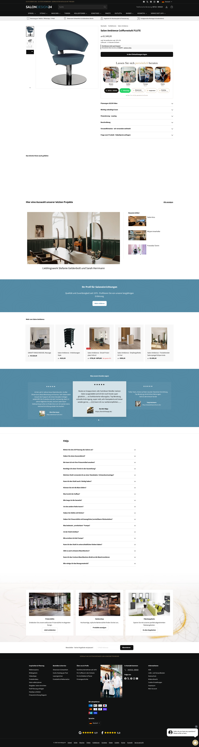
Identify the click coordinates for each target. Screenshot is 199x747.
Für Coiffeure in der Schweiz (86, 673)
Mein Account (152, 689)
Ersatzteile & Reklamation (61, 679)
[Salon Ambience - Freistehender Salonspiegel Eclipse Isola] (159, 343)
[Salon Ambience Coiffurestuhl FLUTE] (37, 177)
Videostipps (32, 676)
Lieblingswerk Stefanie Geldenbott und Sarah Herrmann (73, 268)
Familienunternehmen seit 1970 (87, 670)
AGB (149, 670)
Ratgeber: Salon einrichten (37, 686)
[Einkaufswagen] (171, 7)
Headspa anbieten (35, 692)
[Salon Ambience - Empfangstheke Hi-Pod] (129, 343)
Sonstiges (95, 13)
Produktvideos (33, 679)
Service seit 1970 (157, 13)
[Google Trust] (88, 732)
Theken (67, 13)
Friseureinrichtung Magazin (38, 695)
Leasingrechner (58, 676)
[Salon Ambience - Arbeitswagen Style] (70, 343)
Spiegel (31, 13)
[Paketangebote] (149, 604)
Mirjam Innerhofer (153, 231)
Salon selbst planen (35, 682)
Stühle (43, 13)
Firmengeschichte (82, 679)
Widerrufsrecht (153, 679)
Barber (129, 13)
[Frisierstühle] (49, 604)
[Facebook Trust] (111, 732)
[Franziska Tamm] (137, 249)
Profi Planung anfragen (36, 689)
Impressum (151, 686)
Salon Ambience (123, 26)
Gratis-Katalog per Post (60, 673)
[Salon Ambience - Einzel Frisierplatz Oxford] (99, 343)
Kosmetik (141, 13)
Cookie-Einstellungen (155, 682)
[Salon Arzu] (137, 221)
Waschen (55, 13)
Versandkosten (108, 40)
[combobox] (82, 7)
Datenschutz (152, 676)
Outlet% (118, 13)
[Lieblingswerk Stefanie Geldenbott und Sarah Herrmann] (73, 238)
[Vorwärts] (30, 87)
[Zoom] (67, 57)
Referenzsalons (34, 670)
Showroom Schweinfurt (60, 670)
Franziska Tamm (153, 245)
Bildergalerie (33, 673)
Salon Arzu (151, 217)
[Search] (104, 7)
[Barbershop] (99, 604)
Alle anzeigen (168, 202)
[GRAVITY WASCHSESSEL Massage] (40, 342)
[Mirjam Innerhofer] (137, 235)
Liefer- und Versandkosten (156, 673)
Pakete (108, 13)
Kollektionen (79, 13)
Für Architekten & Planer (84, 676)
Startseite (104, 26)
